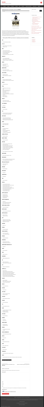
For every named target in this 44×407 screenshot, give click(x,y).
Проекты (23, 6)
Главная (4, 6)
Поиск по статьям (34, 9)
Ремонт (8, 6)
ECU (19, 6)
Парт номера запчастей (35, 20)
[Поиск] (41, 11)
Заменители (34, 6)
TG (1, 6)
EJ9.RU (3, 2)
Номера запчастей (28, 6)
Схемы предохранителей (36, 23)
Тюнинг (16, 6)
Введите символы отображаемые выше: (10, 391)
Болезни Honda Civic (35, 19)
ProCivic (39, 6)
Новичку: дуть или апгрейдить (36, 18)
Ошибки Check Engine (35, 24)
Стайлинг (12, 6)
